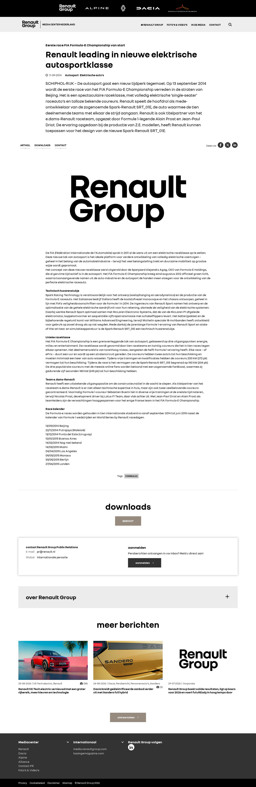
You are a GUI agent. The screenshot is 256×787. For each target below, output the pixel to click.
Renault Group (153, 24)
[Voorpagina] (31, 24)
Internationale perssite (52, 557)
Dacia (22, 753)
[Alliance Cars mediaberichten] (182, 8)
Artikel (25, 145)
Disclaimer (53, 782)
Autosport (72, 75)
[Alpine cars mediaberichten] (97, 8)
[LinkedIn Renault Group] (131, 747)
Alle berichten (126, 717)
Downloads (42, 145)
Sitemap (67, 782)
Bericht (128, 520)
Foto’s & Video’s (177, 24)
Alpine (22, 757)
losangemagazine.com (88, 753)
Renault (23, 749)
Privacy (22, 782)
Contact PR (26, 765)
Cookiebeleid (37, 782)
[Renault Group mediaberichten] (67, 8)
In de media (198, 24)
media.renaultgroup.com (90, 749)
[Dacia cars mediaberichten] (148, 8)
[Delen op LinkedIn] (235, 145)
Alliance (23, 761)
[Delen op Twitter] (228, 145)
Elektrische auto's (92, 75)
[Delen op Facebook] (220, 145)
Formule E (131, 476)
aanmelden (142, 562)
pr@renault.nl (46, 551)
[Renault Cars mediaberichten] (123, 8)
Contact (215, 24)
